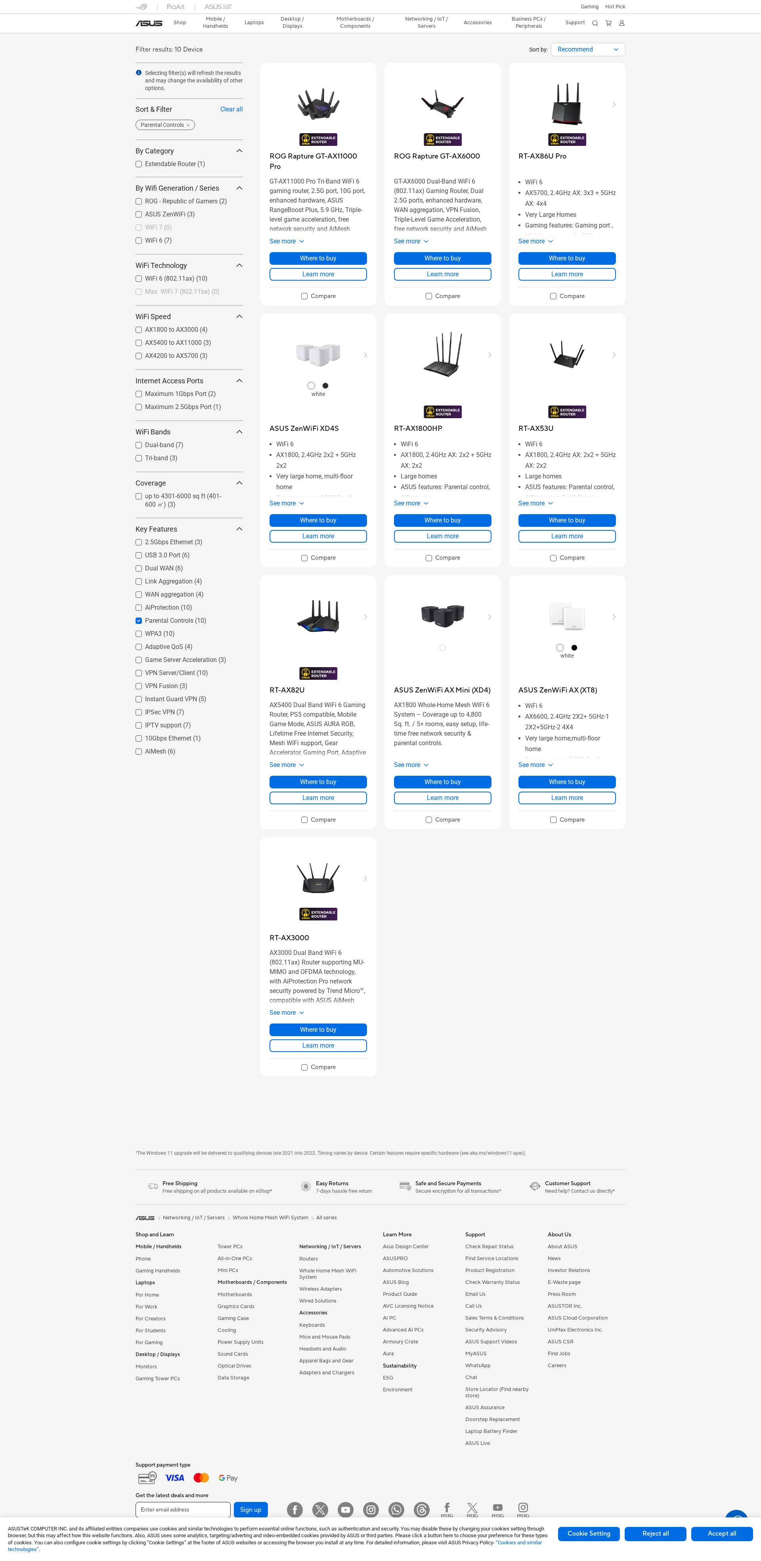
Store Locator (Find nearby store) (497, 1392)
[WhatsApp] (396, 1510)
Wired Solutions (318, 1301)
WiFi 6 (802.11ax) (160, 276)
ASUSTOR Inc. (565, 1306)
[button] (590, 6)
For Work (146, 1307)
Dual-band (150, 443)
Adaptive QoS (155, 645)
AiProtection (153, 605)
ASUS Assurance (485, 1407)
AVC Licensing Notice (408, 1306)
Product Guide (400, 1294)
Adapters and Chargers (326, 1373)
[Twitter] (320, 1510)
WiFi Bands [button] (153, 432)
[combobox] (588, 49)
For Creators (151, 1319)
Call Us (473, 1306)
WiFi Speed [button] (153, 316)
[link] (149, 23)
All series (326, 1218)
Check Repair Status (489, 1246)
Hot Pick (615, 7)
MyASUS (476, 1354)
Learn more (318, 274)
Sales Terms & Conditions (494, 1318)
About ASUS (562, 1246)
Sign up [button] (251, 1510)
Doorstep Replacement (492, 1419)
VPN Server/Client (160, 671)
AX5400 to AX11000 (164, 340)
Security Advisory (486, 1330)
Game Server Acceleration (171, 658)
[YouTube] (346, 1510)
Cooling (227, 1330)
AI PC (389, 1318)
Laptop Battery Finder (491, 1431)
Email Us (475, 1294)
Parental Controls (160, 618)
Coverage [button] (151, 483)
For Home (147, 1295)
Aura (388, 1354)
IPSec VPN (150, 710)
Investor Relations (569, 1270)
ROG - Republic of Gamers (172, 199)
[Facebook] (295, 1510)
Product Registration (489, 1270)
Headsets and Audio (322, 1349)
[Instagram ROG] (523, 1510)
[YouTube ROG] (498, 1510)
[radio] (311, 385)
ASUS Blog (396, 1282)
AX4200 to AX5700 (162, 354)
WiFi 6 (144, 238)
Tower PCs (230, 1246)
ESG (388, 1378)
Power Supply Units (241, 1342)
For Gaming (149, 1342)
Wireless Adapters (320, 1289)
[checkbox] (318, 296)
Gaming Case (233, 1318)
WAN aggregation (160, 592)
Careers (557, 1365)
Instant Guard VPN (161, 697)
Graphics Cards (236, 1306)
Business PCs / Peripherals (529, 22)
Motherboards (235, 1294)
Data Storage (233, 1378)
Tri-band (147, 456)
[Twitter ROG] (472, 1510)
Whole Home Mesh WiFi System (327, 1274)
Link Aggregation (159, 579)
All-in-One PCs (235, 1258)
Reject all (655, 1534)
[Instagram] (371, 1510)
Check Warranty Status (492, 1282)
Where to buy (318, 258)
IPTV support (154, 723)
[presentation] (616, 49)
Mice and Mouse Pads (324, 1337)
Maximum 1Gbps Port (166, 392)
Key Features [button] (156, 529)
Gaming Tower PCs (158, 1378)
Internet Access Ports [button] (169, 381)
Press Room (562, 1294)
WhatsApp (478, 1365)
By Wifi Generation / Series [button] (177, 188)
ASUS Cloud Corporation (578, 1318)
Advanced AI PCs (403, 1330)
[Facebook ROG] (447, 1510)
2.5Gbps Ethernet (160, 540)
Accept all (722, 1534)
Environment (398, 1390)
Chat (471, 1377)
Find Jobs (559, 1354)
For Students (151, 1331)
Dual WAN (150, 566)
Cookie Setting (589, 1534)
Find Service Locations (491, 1258)
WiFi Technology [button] (161, 265)
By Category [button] (155, 151)
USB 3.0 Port (153, 553)
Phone (143, 1259)
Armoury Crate (400, 1342)
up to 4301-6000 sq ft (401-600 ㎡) (184, 494)
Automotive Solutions (408, 1270)
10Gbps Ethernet (159, 736)
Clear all (231, 109)
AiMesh (146, 749)
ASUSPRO (395, 1258)
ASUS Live (477, 1443)
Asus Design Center (406, 1246)
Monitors (146, 1367)
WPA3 (144, 631)
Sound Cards (233, 1354)
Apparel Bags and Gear (326, 1361)
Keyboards (312, 1325)
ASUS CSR (561, 1342)
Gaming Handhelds (158, 1271)
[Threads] (422, 1510)
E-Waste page (564, 1282)
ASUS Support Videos (491, 1342)
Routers (308, 1259)
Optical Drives (234, 1366)
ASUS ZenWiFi (156, 212)
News (554, 1258)
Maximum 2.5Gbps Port (169, 405)
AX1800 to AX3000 (162, 327)
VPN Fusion (152, 684)
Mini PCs (228, 1270)
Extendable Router (161, 162)
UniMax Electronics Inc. (575, 1330)
